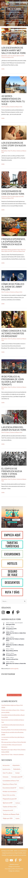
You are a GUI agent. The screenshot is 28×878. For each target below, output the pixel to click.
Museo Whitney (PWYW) (12, 650)
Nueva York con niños (9, 795)
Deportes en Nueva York (10, 784)
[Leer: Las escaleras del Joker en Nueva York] (14, 417)
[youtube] (8, 612)
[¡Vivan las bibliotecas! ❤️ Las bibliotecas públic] (14, 685)
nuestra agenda (14, 668)
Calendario (16, 769)
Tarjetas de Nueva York (10, 806)
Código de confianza (14, 871)
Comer (17, 773)
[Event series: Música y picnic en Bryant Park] (14, 657)
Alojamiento (16, 765)
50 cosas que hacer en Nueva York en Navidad (13, 742)
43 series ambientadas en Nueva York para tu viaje (13, 100)
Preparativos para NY (10, 799)
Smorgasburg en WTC (11, 628)
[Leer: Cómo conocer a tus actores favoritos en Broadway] (14, 319)
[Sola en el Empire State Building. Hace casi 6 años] (14, 680)
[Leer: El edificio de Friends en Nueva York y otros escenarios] (14, 458)
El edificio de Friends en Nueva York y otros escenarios (11, 472)
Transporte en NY (8, 810)
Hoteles (21, 788)
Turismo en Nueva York (7, 57)
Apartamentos (6, 769)
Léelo (2, 69)
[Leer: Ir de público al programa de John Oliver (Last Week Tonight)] (14, 366)
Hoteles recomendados (10, 791)
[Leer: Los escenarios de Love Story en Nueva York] (14, 132)
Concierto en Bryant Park (12, 659)
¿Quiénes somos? (14, 864)
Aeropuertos (6, 765)
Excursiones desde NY (9, 788)
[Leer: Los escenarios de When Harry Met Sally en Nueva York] (14, 36)
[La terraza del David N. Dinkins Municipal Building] (5, 685)
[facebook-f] (13, 612)
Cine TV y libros (12, 55)
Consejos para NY (16, 777)
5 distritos (4, 196)
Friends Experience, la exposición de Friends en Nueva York (13, 243)
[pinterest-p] (18, 612)
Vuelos (17, 818)
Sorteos (18, 803)
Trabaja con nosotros (14, 866)
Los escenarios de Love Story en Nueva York (13, 145)
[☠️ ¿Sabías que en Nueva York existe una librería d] (5, 690)
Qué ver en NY (20, 55)
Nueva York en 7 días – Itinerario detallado (12, 754)
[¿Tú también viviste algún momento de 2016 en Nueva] (14, 690)
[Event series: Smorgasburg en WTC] (14, 627)
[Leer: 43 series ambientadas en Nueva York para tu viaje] (14, 84)
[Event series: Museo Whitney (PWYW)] (14, 649)
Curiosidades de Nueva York (11, 780)
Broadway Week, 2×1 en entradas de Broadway (13, 729)
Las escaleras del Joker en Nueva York (13, 428)
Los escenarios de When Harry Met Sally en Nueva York (13, 50)
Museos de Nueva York (14, 249)
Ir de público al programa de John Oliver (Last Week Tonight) (12, 380)
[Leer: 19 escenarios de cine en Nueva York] (14, 179)
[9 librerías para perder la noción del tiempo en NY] (23, 680)
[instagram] (3, 612)
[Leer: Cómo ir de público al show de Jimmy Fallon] (14, 275)
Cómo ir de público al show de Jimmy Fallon (12, 287)
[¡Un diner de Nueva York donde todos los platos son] (23, 685)
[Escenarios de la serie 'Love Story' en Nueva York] (5, 680)
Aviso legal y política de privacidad (14, 868)
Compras (5, 777)
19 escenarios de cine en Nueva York (12, 192)
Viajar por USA (7, 818)
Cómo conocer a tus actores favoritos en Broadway (13, 333)
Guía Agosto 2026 (10, 624)
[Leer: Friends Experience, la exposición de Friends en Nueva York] (14, 226)
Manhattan (4, 55)
